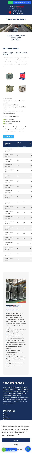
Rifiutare (16, 444)
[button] (29, 422)
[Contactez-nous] (28, 449)
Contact (8, 136)
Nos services (6, 417)
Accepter (16, 440)
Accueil (5, 413)
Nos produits (6, 415)
